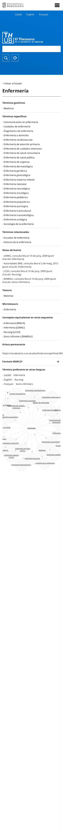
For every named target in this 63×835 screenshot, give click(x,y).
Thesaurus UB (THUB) (22, 37)
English (30, 14)
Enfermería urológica (15, 219)
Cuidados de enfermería (17, 126)
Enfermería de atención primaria (22, 144)
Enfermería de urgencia (17, 161)
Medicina (9, 108)
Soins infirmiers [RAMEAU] (18, 336)
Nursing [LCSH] (12, 332)
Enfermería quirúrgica (16, 206)
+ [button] (7, 393)
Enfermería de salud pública (19, 157)
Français (43, 14)
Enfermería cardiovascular (18, 139)
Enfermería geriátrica (15, 170)
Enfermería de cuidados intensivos (23, 148)
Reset (15, 57)
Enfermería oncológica (16, 193)
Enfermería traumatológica (19, 215)
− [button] (7, 399)
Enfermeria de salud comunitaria (22, 153)
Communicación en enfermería (21, 122)
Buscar (5, 57)
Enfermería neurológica (17, 188)
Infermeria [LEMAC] (14, 327)
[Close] (57, 5)
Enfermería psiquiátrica (17, 201)
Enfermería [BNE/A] (14, 323)
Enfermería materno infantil (19, 179)
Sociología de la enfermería (19, 224)
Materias (8, 295)
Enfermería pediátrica (16, 197)
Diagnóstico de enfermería (18, 131)
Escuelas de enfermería (16, 237)
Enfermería (10, 309)
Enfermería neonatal (15, 184)
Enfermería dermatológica (18, 166)
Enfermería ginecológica (17, 175)
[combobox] (31, 49)
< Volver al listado (12, 83)
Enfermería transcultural (17, 210)
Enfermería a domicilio (16, 135)
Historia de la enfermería (17, 242)
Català (18, 14)
